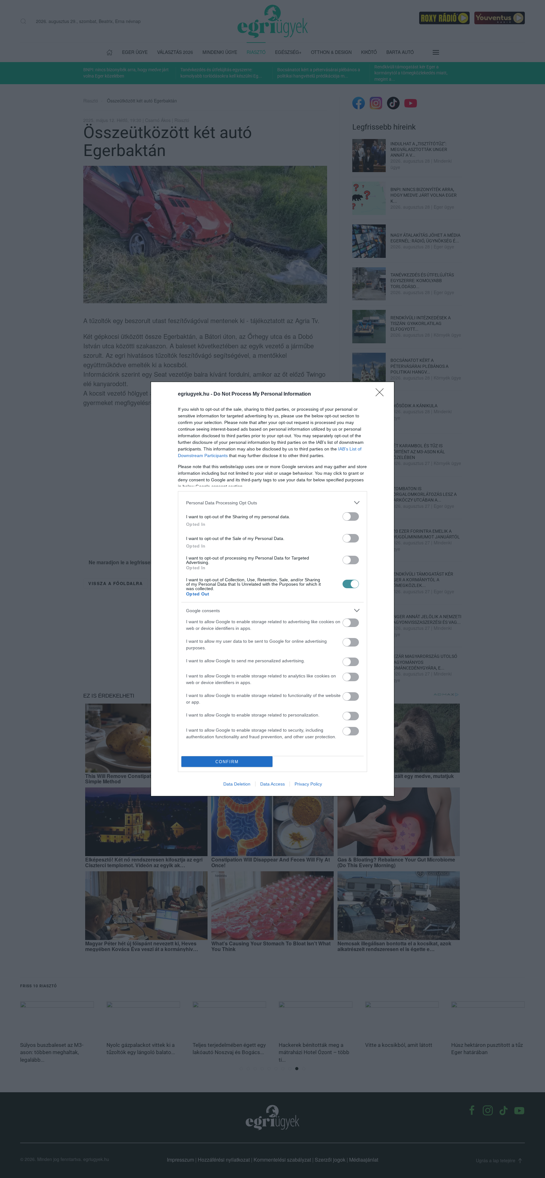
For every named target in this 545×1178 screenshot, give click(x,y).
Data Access (272, 783)
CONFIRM (227, 761)
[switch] (351, 516)
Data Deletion (236, 783)
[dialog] (272, 589)
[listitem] (272, 502)
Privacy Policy (308, 783)
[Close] (382, 394)
